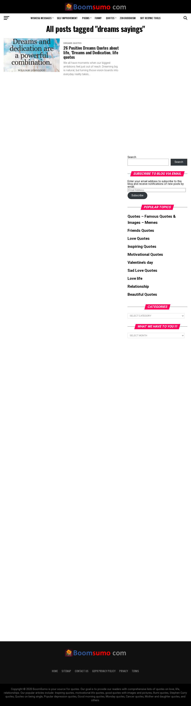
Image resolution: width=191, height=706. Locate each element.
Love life (135, 278)
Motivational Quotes (145, 254)
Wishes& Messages (41, 18)
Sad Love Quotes (142, 270)
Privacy (123, 671)
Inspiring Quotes (142, 246)
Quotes (110, 18)
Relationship (138, 286)
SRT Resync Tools (150, 18)
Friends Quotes (141, 230)
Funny (98, 18)
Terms (135, 671)
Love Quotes (139, 238)
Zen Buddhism (128, 18)
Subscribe (137, 195)
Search (132, 157)
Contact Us (81, 671)
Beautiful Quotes (142, 294)
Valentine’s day (140, 262)
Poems (85, 18)
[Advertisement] (156, 94)
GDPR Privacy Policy (103, 671)
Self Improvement (67, 18)
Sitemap (66, 671)
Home (55, 671)
